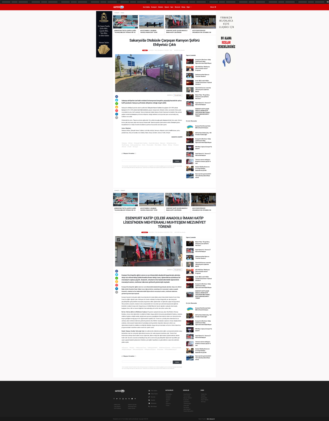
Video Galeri (154, 393)
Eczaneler (186, 399)
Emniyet (173, 122)
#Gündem (176, 145)
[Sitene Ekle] (136, 398)
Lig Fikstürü (186, 401)
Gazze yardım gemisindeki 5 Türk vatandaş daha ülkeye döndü (203, 175)
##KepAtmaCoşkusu (150, 349)
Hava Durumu (187, 394)
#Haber (165, 145)
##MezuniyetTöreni (141, 347)
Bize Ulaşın (153, 406)
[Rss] (130, 398)
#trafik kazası (125, 145)
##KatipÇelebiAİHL (153, 347)
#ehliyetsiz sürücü (171, 143)
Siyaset (166, 7)
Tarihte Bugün (187, 403)
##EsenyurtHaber (176, 347)
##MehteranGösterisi (164, 347)
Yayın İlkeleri (117, 406)
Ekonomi (177, 7)
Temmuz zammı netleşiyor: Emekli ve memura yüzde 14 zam (203, 161)
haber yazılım (172, 419)
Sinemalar (186, 405)
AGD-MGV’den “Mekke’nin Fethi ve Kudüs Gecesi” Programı (202, 68)
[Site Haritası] (133, 398)
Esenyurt (154, 7)
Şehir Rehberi (187, 409)
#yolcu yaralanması (135, 145)
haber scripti (166, 419)
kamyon (124, 110)
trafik (171, 130)
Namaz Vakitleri (188, 398)
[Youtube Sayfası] (124, 398)
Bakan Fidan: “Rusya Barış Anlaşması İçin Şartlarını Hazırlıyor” (202, 96)
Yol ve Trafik (187, 396)
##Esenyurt (125, 347)
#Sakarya (124, 143)
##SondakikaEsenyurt (170, 349)
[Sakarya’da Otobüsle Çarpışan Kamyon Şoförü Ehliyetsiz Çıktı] (148, 73)
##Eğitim (131, 347)
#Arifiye (130, 143)
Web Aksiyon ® (211, 419)
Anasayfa (116, 12)
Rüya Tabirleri (204, 399)
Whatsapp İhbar (132, 406)
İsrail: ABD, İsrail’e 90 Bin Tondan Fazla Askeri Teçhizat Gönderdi (203, 82)
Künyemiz (153, 403)
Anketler (203, 396)
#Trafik (129, 146)
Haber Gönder (131, 408)
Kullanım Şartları (132, 404)
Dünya (183, 7)
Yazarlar (152, 397)
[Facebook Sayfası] (115, 398)
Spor (171, 7)
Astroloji (203, 401)
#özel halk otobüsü (154, 143)
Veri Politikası (117, 408)
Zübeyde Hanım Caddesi (154, 108)
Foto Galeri (154, 390)
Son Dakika (146, 7)
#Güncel (124, 146)
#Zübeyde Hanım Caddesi (141, 143)
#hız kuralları (150, 145)
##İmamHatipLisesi (138, 349)
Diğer (188, 7)
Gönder (177, 161)
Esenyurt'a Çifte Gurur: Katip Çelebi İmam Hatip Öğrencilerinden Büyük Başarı (203, 61)
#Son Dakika (158, 145)
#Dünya (170, 145)
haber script (180, 419)
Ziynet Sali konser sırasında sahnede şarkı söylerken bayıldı (203, 89)
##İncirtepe (160, 349)
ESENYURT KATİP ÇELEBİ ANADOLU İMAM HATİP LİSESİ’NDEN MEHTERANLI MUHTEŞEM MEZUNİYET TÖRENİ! (202, 112)
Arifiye (130, 108)
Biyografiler (204, 398)
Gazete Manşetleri (188, 411)
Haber (124, 128)
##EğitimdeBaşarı (126, 349)
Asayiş (122, 12)
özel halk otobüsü (142, 110)
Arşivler (153, 400)
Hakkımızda (117, 404)
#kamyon (162, 143)
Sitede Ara (204, 394)
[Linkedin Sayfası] (127, 398)
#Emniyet (135, 146)
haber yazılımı (151, 419)
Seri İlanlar (186, 407)
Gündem (160, 7)
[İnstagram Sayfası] (121, 398)
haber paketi (159, 419)
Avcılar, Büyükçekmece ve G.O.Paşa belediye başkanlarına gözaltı (202, 168)
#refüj (143, 145)
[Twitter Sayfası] (117, 398)
